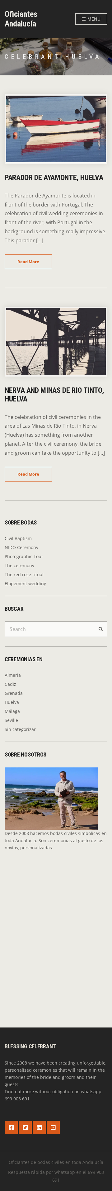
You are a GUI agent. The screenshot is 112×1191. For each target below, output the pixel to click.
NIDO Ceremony (21, 547)
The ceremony (19, 565)
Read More (28, 261)
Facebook (11, 1127)
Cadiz (10, 684)
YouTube (53, 1127)
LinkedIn (39, 1127)
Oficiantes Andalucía (21, 18)
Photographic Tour (24, 556)
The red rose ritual (24, 574)
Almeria (13, 675)
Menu (93, 19)
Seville (11, 720)
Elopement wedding (25, 583)
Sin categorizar (20, 729)
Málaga (12, 711)
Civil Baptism (18, 538)
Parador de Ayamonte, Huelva (54, 177)
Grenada (14, 693)
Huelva (12, 702)
